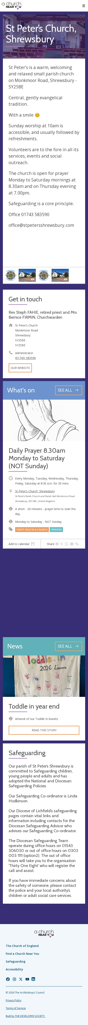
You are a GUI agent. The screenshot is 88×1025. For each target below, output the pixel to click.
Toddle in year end (34, 706)
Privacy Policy (13, 1000)
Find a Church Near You (22, 954)
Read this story (44, 730)
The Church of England (22, 946)
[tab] (22, 544)
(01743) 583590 (25, 358)
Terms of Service (16, 1008)
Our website (20, 368)
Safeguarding (15, 961)
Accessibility (14, 969)
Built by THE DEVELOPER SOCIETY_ (26, 1016)
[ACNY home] (11, 5)
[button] (83, 6)
